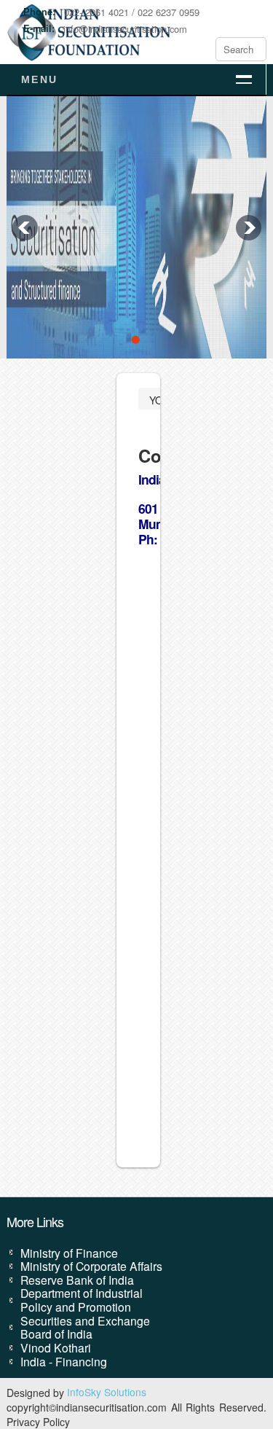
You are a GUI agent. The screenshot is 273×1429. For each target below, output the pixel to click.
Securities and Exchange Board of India (85, 1327)
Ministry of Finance (69, 1253)
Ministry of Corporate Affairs (91, 1266)
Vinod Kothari (55, 1347)
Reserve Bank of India (77, 1280)
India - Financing (63, 1361)
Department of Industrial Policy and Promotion (81, 1300)
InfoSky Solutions (106, 1392)
